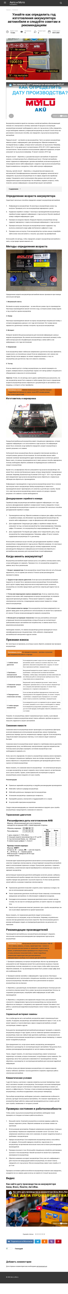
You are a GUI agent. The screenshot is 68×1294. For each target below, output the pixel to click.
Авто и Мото (17, 2)
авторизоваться (41, 1266)
